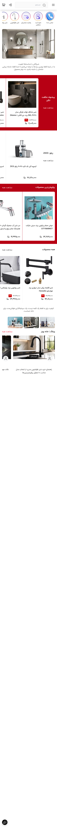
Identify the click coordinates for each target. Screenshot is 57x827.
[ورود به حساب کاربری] (11, 5)
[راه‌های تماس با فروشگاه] (4, 822)
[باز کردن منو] (53, 5)
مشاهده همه (48, 108)
